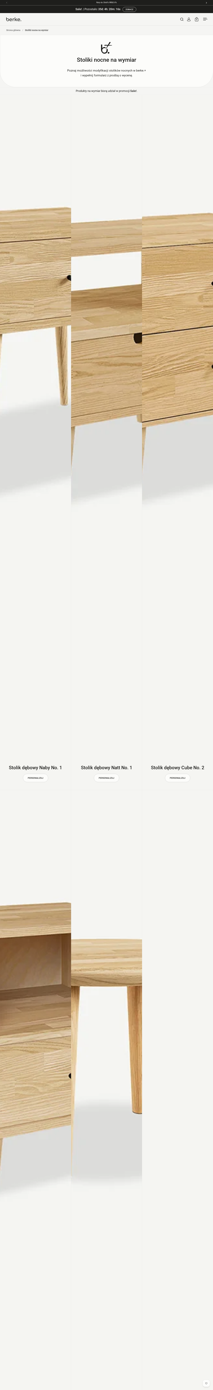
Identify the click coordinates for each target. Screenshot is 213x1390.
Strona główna (13, 30)
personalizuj (35, 778)
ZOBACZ (129, 9)
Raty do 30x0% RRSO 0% (106, 3)
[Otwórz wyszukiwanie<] (182, 19)
